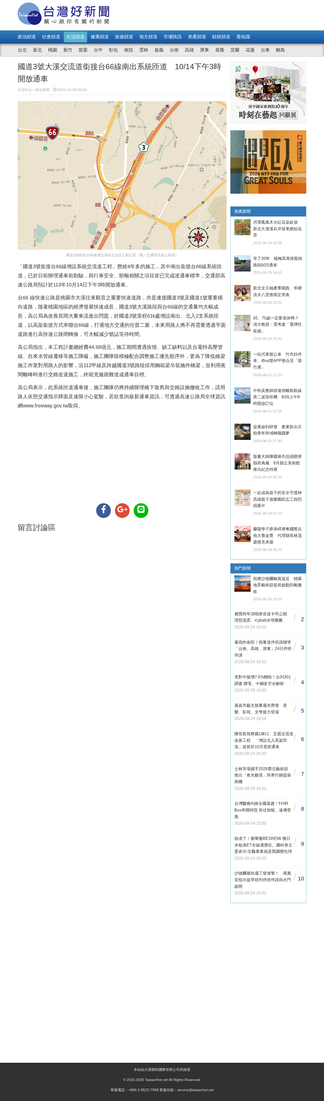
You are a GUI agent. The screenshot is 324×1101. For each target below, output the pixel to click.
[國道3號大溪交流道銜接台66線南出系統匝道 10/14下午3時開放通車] (103, 510)
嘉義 (159, 49)
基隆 (219, 49)
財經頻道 (221, 36)
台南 (174, 49)
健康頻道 (100, 36)
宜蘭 (234, 49)
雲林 (143, 49)
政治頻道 (27, 36)
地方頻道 (148, 36)
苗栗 (83, 49)
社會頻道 (51, 36)
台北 (22, 49)
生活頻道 (75, 36)
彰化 (113, 49)
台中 (98, 49)
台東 (265, 49)
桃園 (52, 49)
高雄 (189, 49)
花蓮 (250, 49)
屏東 (204, 49)
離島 (280, 49)
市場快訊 (173, 36)
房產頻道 (197, 36)
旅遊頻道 (124, 36)
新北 (37, 49)
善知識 (243, 36)
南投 (128, 49)
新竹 (67, 49)
